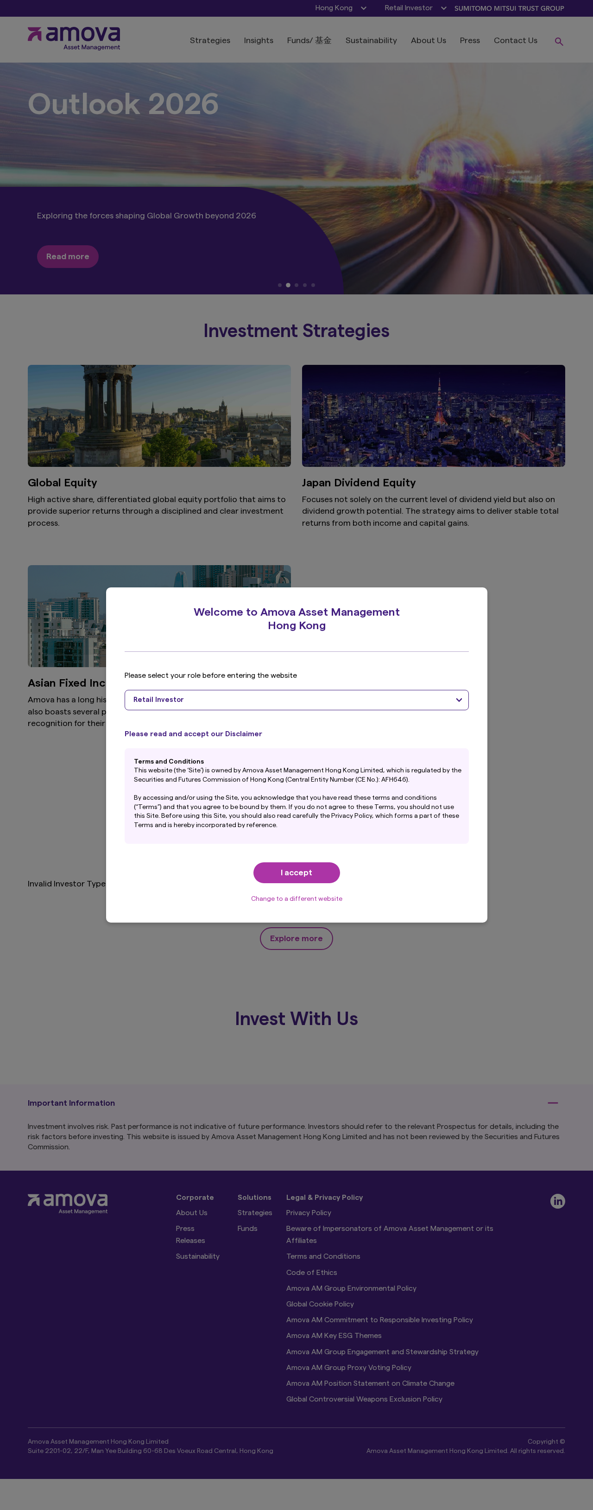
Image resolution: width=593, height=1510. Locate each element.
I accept (296, 872)
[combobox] (297, 700)
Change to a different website (296, 899)
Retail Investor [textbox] (158, 699)
